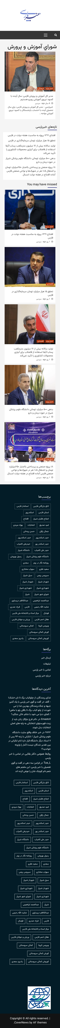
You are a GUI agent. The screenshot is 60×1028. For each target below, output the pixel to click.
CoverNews (21, 1023)
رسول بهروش (16, 556)
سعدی (26, 563)
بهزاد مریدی (18, 525)
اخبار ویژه (49, 88)
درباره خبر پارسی (43, 676)
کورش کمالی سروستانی (39, 632)
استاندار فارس (22, 506)
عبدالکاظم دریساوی (20, 600)
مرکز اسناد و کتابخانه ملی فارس (25, 613)
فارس (27, 607)
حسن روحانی (29, 531)
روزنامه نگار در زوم (41, 563)
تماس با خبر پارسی (42, 670)
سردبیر (37, 103)
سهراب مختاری (28, 569)
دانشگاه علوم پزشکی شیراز (37, 556)
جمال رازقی (44, 531)
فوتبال (46, 613)
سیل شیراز (27, 575)
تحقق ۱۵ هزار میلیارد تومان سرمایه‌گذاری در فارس (31, 141)
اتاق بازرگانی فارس (41, 506)
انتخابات (31, 525)
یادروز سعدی (17, 638)
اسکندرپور (29, 512)
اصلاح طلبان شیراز (41, 519)
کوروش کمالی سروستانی (38, 638)
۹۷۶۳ (48, 732)
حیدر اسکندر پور (42, 544)
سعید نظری (44, 569)
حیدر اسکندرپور (24, 537)
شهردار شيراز (43, 582)
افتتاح (25, 519)
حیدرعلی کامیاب (23, 544)
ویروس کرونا (43, 626)
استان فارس (43, 512)
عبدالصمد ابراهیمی (41, 600)
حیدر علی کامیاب (41, 550)
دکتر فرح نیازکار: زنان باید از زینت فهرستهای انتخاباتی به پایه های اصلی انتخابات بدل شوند (30, 723)
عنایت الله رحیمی (41, 607)
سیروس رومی (43, 575)
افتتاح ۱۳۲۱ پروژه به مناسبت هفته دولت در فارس (31, 135)
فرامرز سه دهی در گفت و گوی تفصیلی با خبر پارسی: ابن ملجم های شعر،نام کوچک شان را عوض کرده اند (31, 767)
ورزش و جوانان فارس (21, 619)
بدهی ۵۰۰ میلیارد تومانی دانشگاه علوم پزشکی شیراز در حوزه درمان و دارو (30, 160)
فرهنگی (41, 88)
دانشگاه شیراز (24, 550)
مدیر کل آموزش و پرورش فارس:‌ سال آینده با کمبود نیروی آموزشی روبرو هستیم (32, 97)
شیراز (27, 594)
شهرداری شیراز (25, 588)
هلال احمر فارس (42, 619)
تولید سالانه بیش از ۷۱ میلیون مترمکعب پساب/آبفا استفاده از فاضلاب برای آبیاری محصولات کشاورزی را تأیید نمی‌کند (30, 149)
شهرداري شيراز (42, 588)
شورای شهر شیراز (41, 594)
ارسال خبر (46, 658)
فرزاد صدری (15, 607)
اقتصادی (50, 284)
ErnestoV (46, 719)
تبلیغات (47, 664)
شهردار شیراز (27, 582)
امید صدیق (44, 525)
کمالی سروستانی (27, 626)
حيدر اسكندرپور (42, 537)
